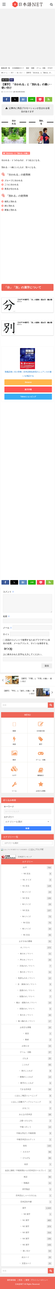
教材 (38, 1039)
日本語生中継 (35, 1202)
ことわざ (36, 1065)
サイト (6, 634)
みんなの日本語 (35, 1114)
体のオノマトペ (35, 954)
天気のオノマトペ (35, 966)
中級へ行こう (35, 1127)
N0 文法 (37, 874)
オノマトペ (35, 947)
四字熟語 (36, 1189)
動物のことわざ (35, 1077)
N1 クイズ (37, 880)
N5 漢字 (37, 1245)
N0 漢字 (37, 1214)
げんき (37, 1058)
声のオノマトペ (35, 960)
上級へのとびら (35, 1121)
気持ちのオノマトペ (34, 978)
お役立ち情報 (35, 1027)
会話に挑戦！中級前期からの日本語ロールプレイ (28, 1170)
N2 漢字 (37, 1226)
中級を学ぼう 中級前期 (33, 1133)
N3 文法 (37, 910)
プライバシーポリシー (39, 1280)
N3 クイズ (36, 904)
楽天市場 (28, 389)
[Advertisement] (27, 37)
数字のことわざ (35, 1083)
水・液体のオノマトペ (34, 984)
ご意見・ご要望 (23, 1280)
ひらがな (37, 1158)
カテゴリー (9, 817)
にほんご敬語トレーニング (33, 1096)
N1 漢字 (37, 1220)
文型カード (36, 1263)
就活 (38, 1033)
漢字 (11, 80)
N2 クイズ (36, 892)
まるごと (36, 1108)
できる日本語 (35, 1089)
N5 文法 (37, 935)
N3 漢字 (37, 1232)
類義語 (37, 1183)
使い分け (5, 80)
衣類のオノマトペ (35, 1009)
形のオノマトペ (35, 972)
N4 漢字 (37, 1238)
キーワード (9, 806)
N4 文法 (37, 922)
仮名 (37, 1146)
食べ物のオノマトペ (34, 1021)
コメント (8, 592)
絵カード (36, 1257)
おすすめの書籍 (35, 941)
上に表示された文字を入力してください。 (23, 654)
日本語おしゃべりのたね (33, 1195)
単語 (37, 1177)
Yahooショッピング (28, 397)
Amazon (28, 382)
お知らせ (36, 1046)
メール (7, 628)
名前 (6, 616)
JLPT (37, 867)
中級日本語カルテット (34, 1139)
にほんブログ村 (36, 849)
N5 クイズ (36, 929)
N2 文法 (37, 898)
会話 (37, 1164)
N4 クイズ (36, 916)
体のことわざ (36, 1071)
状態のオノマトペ (35, 996)
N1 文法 (37, 886)
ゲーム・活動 (35, 1052)
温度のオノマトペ (35, 990)
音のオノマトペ (35, 1015)
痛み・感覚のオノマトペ (33, 1002)
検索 (27, 828)
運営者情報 (11, 1280)
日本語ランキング (25, 857)
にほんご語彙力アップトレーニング (31, 1102)
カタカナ (37, 1152)
